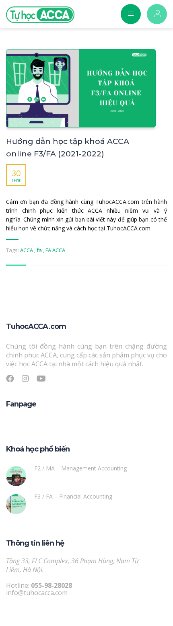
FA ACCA (55, 250)
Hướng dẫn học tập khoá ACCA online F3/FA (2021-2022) (67, 147)
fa (40, 250)
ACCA (27, 250)
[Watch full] (80, 88)
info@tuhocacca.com (37, 592)
